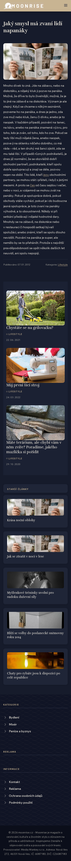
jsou (46, 175)
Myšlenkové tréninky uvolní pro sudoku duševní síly (30, 595)
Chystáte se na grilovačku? (29, 327)
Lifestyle (63, 264)
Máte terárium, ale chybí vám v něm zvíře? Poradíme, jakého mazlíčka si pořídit (33, 447)
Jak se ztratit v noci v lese (25, 556)
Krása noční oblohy (21, 520)
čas (32, 185)
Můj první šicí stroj (22, 385)
